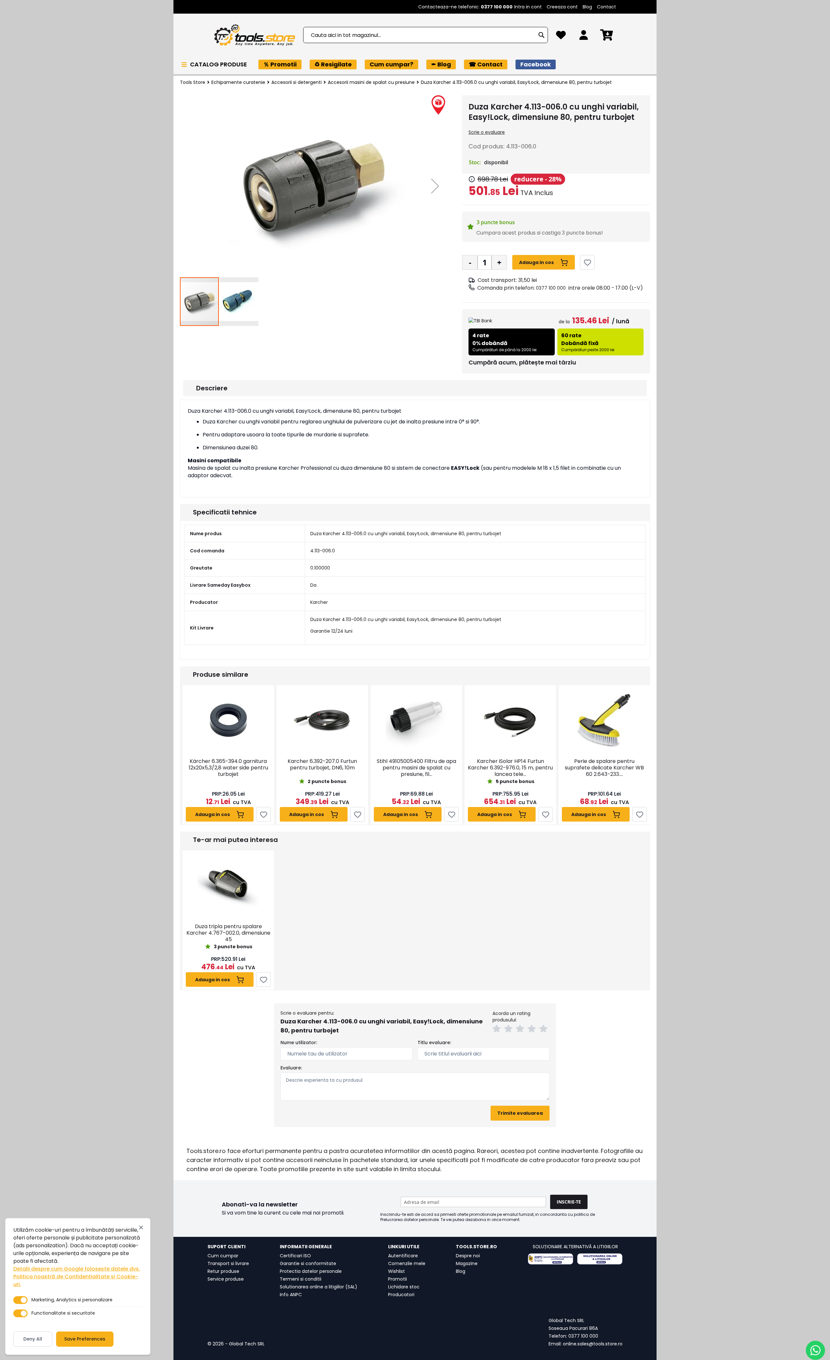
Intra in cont (528, 7)
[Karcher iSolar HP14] (510, 719)
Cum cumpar (223, 1255)
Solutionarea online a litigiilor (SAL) (318, 1287)
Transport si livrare (228, 1263)
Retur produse (223, 1271)
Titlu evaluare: (434, 1042)
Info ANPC (291, 1294)
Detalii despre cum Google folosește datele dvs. (76, 1269)
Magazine (467, 1263)
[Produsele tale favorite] (561, 36)
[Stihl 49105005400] (416, 719)
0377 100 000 (551, 288)
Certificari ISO (295, 1255)
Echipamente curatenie (238, 82)
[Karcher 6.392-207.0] (322, 719)
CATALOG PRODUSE (219, 64)
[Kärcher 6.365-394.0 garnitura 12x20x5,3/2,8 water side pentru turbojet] (228, 719)
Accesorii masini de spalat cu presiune (371, 82)
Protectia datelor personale (311, 1271)
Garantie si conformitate (308, 1263)
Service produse (226, 1279)
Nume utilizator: (298, 1042)
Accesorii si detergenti (296, 82)
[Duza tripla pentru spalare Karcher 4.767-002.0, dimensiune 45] (228, 885)
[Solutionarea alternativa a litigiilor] (550, 1258)
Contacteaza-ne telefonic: (465, 7)
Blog (587, 7)
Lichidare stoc (404, 1287)
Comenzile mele (406, 1263)
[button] (435, 186)
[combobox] (425, 35)
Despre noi (468, 1255)
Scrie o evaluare (486, 132)
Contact (606, 7)
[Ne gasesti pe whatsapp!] (815, 1350)
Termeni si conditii (300, 1279)
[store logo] (254, 35)
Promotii (397, 1279)
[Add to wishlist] (587, 262)
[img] (471, 179)
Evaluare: (291, 1068)
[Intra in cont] (583, 36)
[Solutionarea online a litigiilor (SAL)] (599, 1258)
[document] (77, 1286)
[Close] (141, 1227)
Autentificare (403, 1255)
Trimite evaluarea (520, 1113)
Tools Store (192, 82)
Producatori (401, 1294)
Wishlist (396, 1271)
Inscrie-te (569, 1202)
